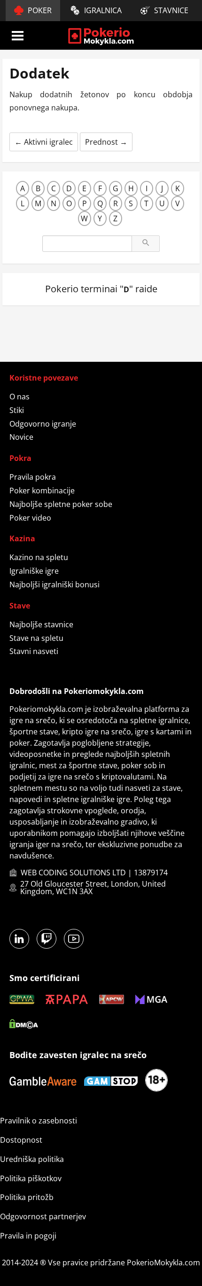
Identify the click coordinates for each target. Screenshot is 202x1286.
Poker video (30, 518)
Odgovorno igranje (42, 424)
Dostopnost (21, 1140)
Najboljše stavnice (41, 624)
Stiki (16, 410)
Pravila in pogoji (28, 1236)
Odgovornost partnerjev (43, 1216)
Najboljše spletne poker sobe (60, 504)
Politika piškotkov (31, 1178)
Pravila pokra (32, 477)
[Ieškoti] (146, 243)
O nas (19, 396)
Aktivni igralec (44, 142)
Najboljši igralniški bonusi (54, 584)
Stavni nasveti (33, 651)
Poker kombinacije (42, 490)
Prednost (106, 142)
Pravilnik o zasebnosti (38, 1120)
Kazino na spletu (38, 557)
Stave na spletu (36, 638)
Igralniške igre (34, 571)
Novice (21, 437)
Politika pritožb (27, 1197)
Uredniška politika (32, 1159)
